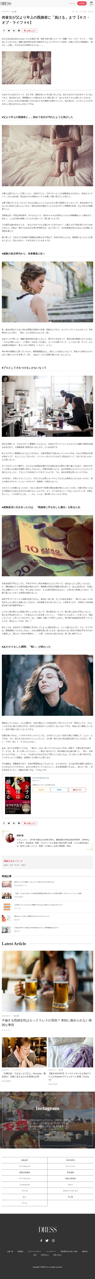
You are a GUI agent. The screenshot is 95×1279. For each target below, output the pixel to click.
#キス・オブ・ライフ (11, 865)
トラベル (24, 1191)
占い (24, 1197)
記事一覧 (10, 1251)
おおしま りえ (6, 1030)
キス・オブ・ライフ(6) (79, 11)
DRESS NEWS (53, 1084)
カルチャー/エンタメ (70, 1191)
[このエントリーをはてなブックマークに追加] (14, 31)
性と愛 (14, 11)
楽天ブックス (77, 790)
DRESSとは (45, 1255)
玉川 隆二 (17, 908)
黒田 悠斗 (17, 920)
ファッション (70, 1166)
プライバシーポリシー (35, 1251)
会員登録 (82, 3)
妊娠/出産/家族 (70, 1178)
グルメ (70, 1185)
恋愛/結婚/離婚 (24, 1172)
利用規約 (20, 1251)
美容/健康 (70, 1172)
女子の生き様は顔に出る (40, 778)
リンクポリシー (51, 1251)
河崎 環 (20, 835)
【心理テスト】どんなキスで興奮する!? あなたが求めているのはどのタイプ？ (38, 905)
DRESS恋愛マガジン (20, 885)
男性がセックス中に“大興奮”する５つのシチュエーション (32, 916)
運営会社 (85, 1251)
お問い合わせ (57, 1255)
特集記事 (24, 1160)
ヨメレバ (39, 780)
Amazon (41, 790)
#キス (24, 865)
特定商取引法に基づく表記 (69, 1251)
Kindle (59, 790)
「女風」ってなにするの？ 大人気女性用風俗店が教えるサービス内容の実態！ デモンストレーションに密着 (48, 893)
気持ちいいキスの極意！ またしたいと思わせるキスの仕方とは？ (34, 882)
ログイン (72, 3)
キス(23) (90, 11)
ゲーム (24, 1203)
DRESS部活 (70, 1160)
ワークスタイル (24, 1178)
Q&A (34, 1255)
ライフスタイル (17, 1070)
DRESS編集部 (18, 897)
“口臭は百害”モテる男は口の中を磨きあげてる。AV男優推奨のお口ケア (36, 928)
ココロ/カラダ (24, 1185)
